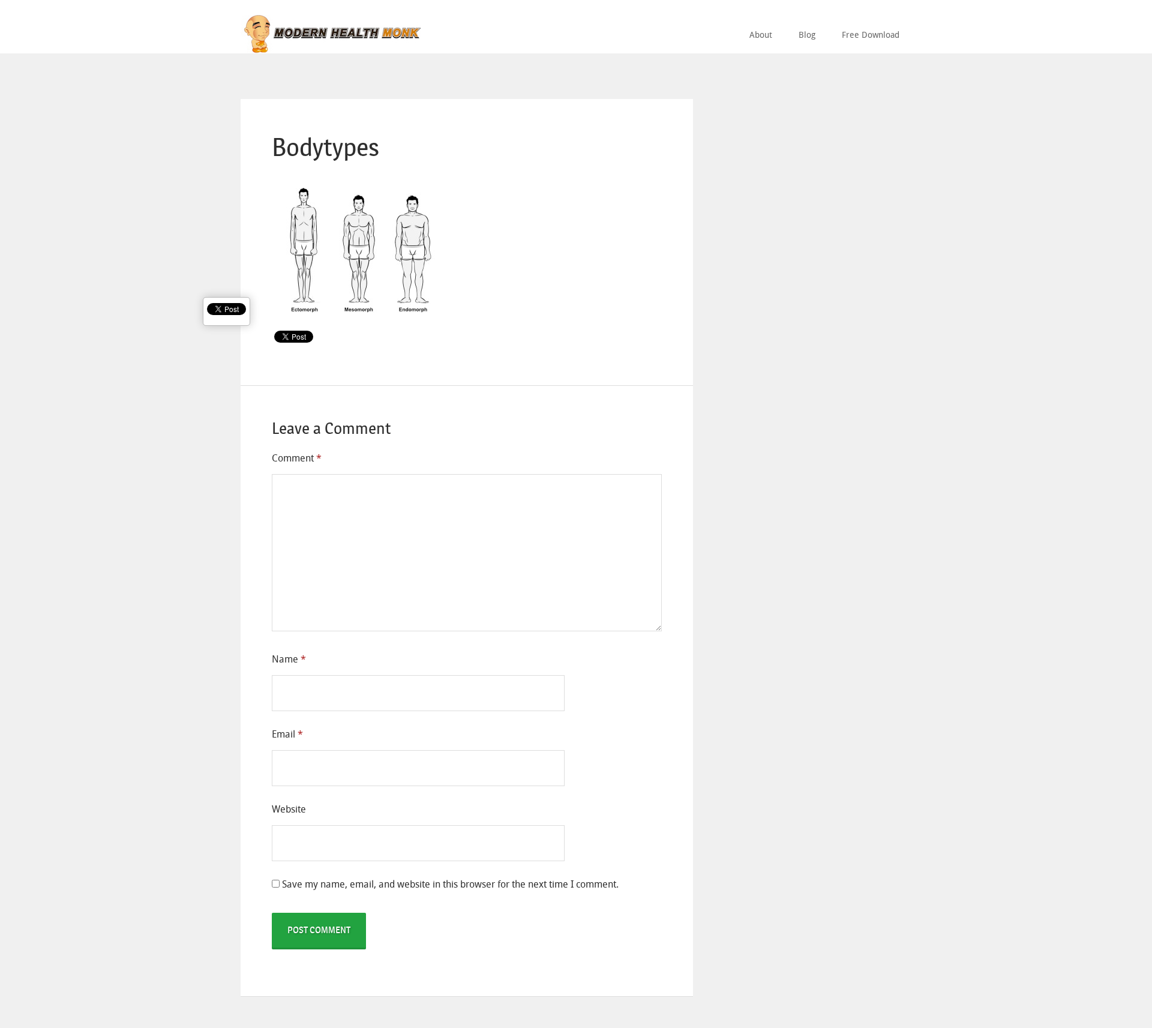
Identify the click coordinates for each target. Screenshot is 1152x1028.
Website (289, 809)
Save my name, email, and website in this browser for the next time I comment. (450, 884)
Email (287, 734)
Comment (297, 458)
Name (289, 659)
